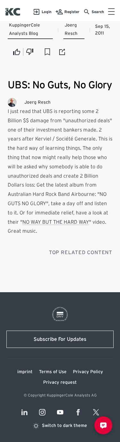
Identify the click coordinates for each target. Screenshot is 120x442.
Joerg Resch (71, 29)
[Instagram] (42, 412)
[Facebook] (78, 412)
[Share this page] (62, 51)
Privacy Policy (88, 372)
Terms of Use (53, 372)
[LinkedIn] (24, 412)
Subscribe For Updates (60, 339)
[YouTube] (60, 412)
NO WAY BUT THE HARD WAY (55, 222)
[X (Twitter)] (96, 412)
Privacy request (60, 382)
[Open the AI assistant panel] (103, 425)
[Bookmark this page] (47, 51)
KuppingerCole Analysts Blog (24, 29)
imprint (25, 372)
